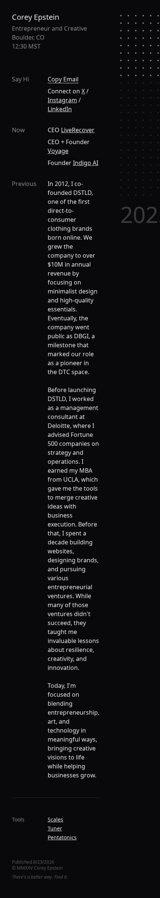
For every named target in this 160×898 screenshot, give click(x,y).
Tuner (55, 828)
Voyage (58, 151)
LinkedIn (60, 109)
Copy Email (63, 79)
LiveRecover (78, 130)
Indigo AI (85, 163)
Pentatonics (62, 837)
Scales (55, 819)
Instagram (62, 100)
